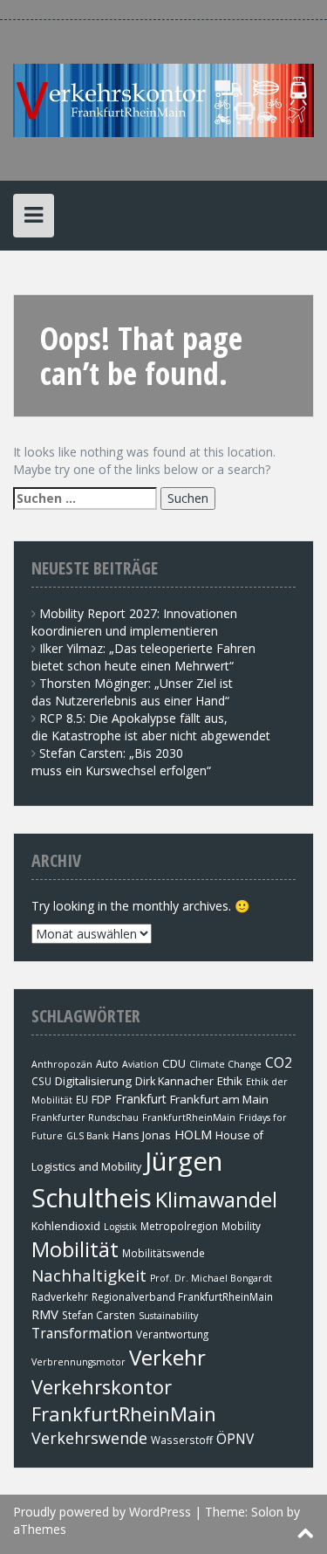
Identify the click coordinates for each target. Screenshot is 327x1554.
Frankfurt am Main (219, 1099)
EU (82, 1099)
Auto (107, 1063)
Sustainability (168, 1316)
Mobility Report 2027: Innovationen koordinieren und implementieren (134, 622)
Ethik (229, 1081)
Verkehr (167, 1357)
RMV (44, 1314)
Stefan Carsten (98, 1315)
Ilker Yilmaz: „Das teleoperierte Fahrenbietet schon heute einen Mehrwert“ (143, 657)
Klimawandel (216, 1200)
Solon (267, 1511)
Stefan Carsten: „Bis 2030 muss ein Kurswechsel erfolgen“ (121, 762)
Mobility (241, 1226)
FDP (102, 1099)
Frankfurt (141, 1098)
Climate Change (225, 1064)
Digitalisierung (93, 1081)
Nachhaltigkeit (88, 1275)
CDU (174, 1063)
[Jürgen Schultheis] (163, 99)
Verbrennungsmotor (78, 1362)
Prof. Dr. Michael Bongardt (211, 1278)
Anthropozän (61, 1064)
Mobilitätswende (163, 1253)
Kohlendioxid (65, 1226)
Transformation (82, 1333)
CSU (41, 1081)
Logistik (120, 1227)
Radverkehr (59, 1296)
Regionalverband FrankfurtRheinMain (182, 1296)
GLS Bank (87, 1136)
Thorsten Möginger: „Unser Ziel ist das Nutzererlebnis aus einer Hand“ (132, 692)
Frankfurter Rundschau (85, 1117)
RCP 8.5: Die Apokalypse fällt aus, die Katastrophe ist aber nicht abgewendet (150, 727)
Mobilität (75, 1248)
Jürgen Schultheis (126, 1179)
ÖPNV (235, 1438)
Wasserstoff (182, 1440)
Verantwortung (172, 1334)
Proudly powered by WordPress (102, 1511)
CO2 (278, 1062)
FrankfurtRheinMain (188, 1117)
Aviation (140, 1064)
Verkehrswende (89, 1437)
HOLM (193, 1134)
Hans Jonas (141, 1135)
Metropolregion (179, 1226)
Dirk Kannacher (174, 1081)
